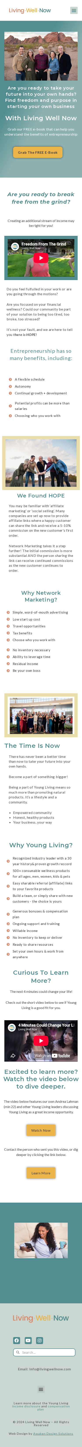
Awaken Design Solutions (53, 1433)
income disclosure (26, 1406)
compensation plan (53, 1407)
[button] (74, 10)
